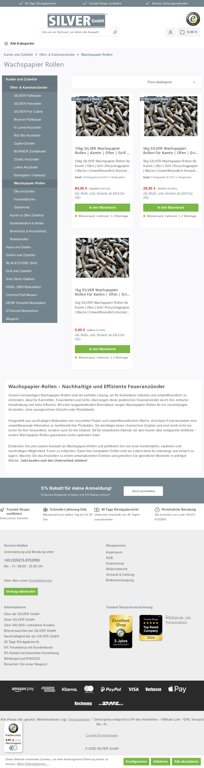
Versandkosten (79, 719)
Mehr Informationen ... (33, 764)
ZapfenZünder (24, 143)
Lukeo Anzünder (26, 167)
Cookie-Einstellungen (102, 735)
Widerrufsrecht (116, 569)
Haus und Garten (18, 247)
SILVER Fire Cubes (28, 111)
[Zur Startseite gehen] (77, 21)
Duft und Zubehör (19, 271)
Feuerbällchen (24, 199)
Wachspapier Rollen (29, 183)
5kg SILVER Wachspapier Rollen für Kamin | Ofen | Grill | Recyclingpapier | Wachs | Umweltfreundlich (170, 150)
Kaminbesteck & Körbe (27, 223)
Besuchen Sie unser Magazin (25, 664)
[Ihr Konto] (170, 32)
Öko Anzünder (24, 191)
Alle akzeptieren (186, 761)
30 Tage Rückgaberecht (21, 642)
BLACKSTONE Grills (21, 263)
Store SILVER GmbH (19, 619)
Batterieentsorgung (120, 580)
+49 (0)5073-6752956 (22, 560)
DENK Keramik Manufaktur (26, 303)
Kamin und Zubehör (21, 79)
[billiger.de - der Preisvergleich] (181, 631)
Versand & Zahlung (120, 574)
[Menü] (20, 723)
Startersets (22, 207)
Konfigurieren (136, 761)
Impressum (114, 552)
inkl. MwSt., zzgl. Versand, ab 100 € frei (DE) (99, 195)
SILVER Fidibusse (27, 95)
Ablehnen (160, 761)
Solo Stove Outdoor (20, 279)
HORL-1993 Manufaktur (23, 287)
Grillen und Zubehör (20, 255)
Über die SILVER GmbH (21, 614)
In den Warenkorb (102, 207)
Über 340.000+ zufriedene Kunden (29, 625)
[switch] (13, 748)
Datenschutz (115, 563)
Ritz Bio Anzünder (27, 135)
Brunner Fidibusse (27, 119)
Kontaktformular (40, 580)
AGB (109, 558)
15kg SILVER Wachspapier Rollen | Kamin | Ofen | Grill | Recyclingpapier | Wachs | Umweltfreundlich (102, 150)
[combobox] (75, 32)
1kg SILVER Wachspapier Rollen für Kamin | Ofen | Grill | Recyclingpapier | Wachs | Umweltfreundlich (102, 292)
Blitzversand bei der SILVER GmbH (30, 630)
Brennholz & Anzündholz (28, 231)
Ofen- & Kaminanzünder (29, 87)
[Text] (151, 631)
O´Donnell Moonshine (22, 311)
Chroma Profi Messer (21, 295)
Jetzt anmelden (143, 491)
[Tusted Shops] (193, 18)
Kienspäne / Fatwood (29, 175)
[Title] (121, 631)
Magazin (12, 318)
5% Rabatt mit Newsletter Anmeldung (31, 653)
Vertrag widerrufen (20, 591)
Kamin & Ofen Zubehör (27, 215)
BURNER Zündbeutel (30, 151)
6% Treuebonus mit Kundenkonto (28, 647)
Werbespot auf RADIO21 (22, 658)
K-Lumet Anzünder (27, 127)
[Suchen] (115, 32)
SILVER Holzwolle (27, 103)
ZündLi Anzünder (26, 159)
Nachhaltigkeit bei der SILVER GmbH (31, 636)
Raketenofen (19, 239)
